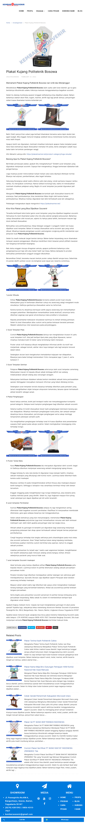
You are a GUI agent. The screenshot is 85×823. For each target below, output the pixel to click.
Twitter (32, 627)
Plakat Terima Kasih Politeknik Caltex (40, 641)
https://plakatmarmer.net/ (50, 204)
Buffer (55, 627)
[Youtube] (44, 798)
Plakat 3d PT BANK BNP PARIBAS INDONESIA (44, 722)
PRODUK (64, 801)
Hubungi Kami (68, 11)
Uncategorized (17, 23)
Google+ (41, 627)
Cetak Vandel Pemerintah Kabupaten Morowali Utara (47, 696)
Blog (80, 11)
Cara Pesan (53, 11)
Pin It (49, 627)
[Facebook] (44, 803)
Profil (30, 11)
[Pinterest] (38, 798)
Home (21, 11)
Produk (39, 11)
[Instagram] (50, 798)
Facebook (23, 627)
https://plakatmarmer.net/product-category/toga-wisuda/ (49, 154)
